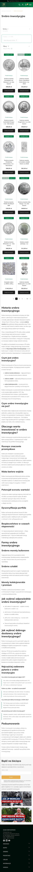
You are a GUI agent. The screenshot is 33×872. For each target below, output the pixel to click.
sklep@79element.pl (10, 836)
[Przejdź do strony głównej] (3, 4)
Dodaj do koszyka (9, 90)
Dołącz (11, 777)
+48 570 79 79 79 (22, 1)
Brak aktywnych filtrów (9, 40)
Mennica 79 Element (6, 11)
